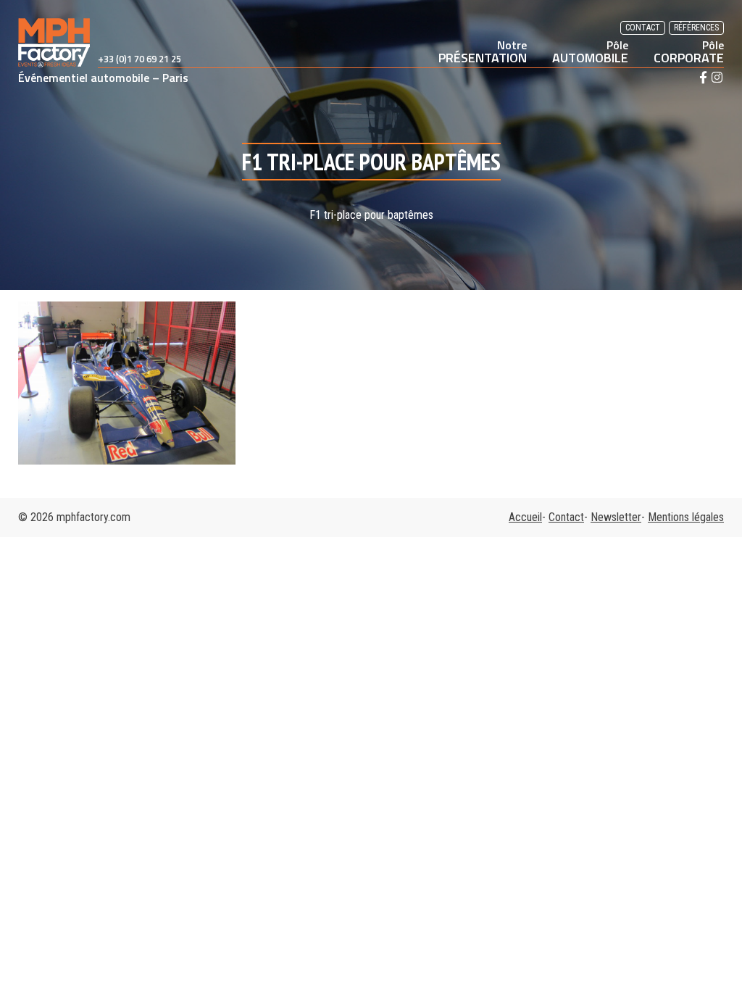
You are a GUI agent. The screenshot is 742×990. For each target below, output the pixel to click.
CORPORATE (689, 51)
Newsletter (616, 517)
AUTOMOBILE (590, 51)
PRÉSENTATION (482, 51)
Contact (642, 27)
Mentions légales (686, 517)
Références (696, 27)
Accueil (525, 517)
